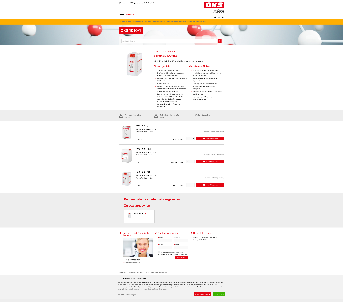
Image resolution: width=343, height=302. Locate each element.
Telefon (177, 237)
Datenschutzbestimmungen (176, 252)
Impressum (163, 289)
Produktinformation (133, 116)
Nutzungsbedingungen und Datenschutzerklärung (140, 289)
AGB (147, 272)
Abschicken (181, 257)
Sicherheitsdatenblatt (169, 116)
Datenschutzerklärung (136, 272)
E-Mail (161, 244)
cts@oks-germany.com (133, 262)
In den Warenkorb (211, 138)
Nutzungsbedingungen (159, 272)
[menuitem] (142, 3)
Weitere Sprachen (202, 115)
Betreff (177, 244)
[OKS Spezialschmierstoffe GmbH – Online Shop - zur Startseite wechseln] (214, 7)
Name (161, 237)
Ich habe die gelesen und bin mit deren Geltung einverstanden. (172, 253)
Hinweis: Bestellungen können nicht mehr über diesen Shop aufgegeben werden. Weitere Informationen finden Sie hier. (164, 21)
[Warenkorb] (222, 17)
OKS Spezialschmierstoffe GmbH (141, 3)
